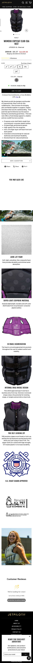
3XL (16, 71)
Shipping (9, 53)
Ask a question (16, 161)
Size (16, 63)
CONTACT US (16, 632)
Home (16, 37)
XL (20, 66)
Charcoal (16, 80)
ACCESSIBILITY (16, 626)
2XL (25, 66)
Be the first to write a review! (16, 600)
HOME (16, 620)
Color (16, 76)
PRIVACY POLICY (16, 629)
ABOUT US (16, 623)
